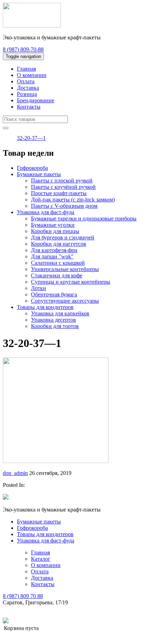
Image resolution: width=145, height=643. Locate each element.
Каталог (40, 559)
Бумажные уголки (53, 225)
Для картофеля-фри (54, 250)
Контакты (28, 107)
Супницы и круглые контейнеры (70, 282)
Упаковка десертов (53, 320)
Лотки (38, 288)
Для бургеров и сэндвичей (62, 237)
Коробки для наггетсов (58, 244)
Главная (26, 69)
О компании (31, 75)
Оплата (25, 81)
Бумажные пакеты (39, 174)
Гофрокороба (32, 168)
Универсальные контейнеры (65, 269)
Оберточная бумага (54, 294)
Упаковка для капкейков (60, 313)
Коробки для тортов (55, 326)
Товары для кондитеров (45, 307)
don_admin (15, 473)
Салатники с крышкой (58, 263)
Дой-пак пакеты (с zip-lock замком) (73, 199)
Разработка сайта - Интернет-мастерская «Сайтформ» (73, 621)
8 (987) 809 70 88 (23, 596)
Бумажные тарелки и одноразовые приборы (84, 218)
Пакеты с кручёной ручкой (63, 187)
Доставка (28, 88)
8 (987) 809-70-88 (23, 49)
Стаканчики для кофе (56, 275)
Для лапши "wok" (52, 256)
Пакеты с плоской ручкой (62, 181)
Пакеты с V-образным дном (64, 206)
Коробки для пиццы (55, 231)
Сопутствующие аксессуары (65, 301)
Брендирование (35, 100)
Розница (27, 94)
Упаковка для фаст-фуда (45, 212)
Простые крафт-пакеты (59, 193)
